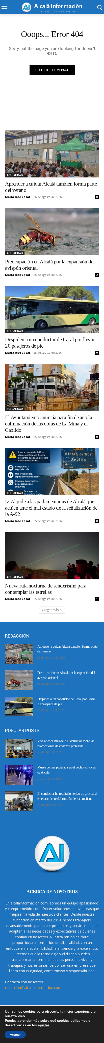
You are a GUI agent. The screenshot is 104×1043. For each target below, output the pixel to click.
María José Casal (17, 197)
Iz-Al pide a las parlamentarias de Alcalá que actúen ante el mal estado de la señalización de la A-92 (51, 507)
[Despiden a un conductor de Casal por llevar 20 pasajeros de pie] (52, 309)
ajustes (43, 1025)
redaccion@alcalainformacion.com (33, 987)
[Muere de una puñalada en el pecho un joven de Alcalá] (19, 775)
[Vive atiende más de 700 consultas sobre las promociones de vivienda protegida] (19, 748)
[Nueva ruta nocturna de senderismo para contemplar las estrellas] (52, 555)
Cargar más (50, 610)
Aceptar (15, 1035)
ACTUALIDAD (15, 175)
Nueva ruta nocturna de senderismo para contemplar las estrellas (45, 589)
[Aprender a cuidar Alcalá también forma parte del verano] (52, 153)
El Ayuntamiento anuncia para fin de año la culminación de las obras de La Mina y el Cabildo (48, 423)
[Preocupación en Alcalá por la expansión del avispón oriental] (52, 231)
